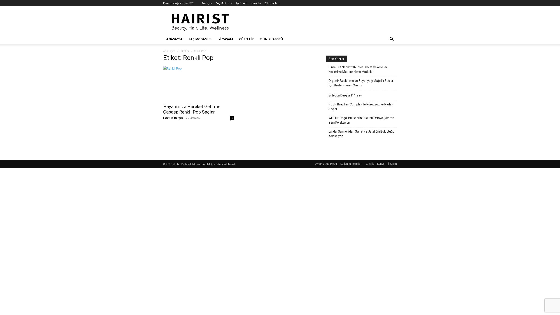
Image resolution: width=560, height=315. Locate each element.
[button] (391, 39)
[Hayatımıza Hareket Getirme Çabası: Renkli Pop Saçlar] (198, 83)
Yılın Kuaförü (272, 3)
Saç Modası (222, 3)
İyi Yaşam (241, 3)
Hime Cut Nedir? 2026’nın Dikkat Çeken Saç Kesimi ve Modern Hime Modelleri (358, 69)
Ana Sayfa (169, 51)
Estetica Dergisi (173, 117)
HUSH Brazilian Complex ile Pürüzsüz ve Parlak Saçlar (361, 107)
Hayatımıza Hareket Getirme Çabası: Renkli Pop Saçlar (191, 109)
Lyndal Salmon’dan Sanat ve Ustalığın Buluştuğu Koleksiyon (361, 134)
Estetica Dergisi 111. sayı (345, 95)
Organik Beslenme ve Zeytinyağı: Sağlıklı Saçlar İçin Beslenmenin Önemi (361, 83)
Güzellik (256, 3)
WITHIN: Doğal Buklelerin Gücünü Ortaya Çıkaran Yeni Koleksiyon (361, 120)
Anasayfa (207, 3)
